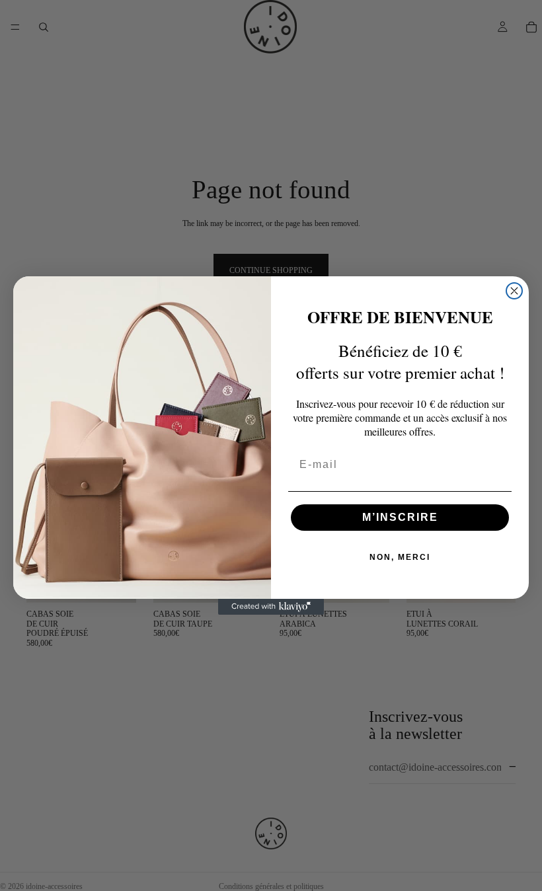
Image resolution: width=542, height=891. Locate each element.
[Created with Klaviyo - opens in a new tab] (271, 607)
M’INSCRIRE (400, 517)
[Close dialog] (514, 291)
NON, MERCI (399, 557)
